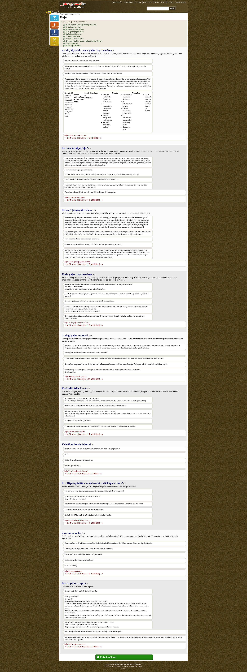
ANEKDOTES (147, 2)
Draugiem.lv (55, 26)
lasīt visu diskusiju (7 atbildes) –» (84, 137)
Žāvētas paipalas (72, 43)
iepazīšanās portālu (130, 666)
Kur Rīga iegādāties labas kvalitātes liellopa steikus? (84, 41)
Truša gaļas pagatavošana (75, 32)
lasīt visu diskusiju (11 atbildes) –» (85, 573)
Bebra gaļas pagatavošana (75, 29)
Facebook (54, 34)
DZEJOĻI (170, 2)
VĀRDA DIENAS (181, 2)
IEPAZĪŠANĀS (117, 2)
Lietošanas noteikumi (133, 664)
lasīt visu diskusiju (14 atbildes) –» (85, 434)
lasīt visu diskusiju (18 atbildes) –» (85, 199)
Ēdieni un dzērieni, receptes (70, 14)
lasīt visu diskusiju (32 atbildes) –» (85, 378)
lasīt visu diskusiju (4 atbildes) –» (84, 473)
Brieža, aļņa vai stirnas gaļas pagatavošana (81, 25)
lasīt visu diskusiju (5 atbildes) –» (84, 646)
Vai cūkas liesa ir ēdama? (74, 39)
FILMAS (138, 2)
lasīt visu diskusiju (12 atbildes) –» (85, 264)
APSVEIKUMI (129, 2)
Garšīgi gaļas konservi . (74, 34)
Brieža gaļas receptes (73, 46)
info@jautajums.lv (118, 664)
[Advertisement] (170, 75)
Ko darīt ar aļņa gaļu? (73, 27)
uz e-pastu (54, 43)
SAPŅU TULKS (159, 2)
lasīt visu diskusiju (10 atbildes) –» (85, 325)
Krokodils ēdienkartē (73, 36)
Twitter (54, 19)
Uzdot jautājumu (108, 657)
